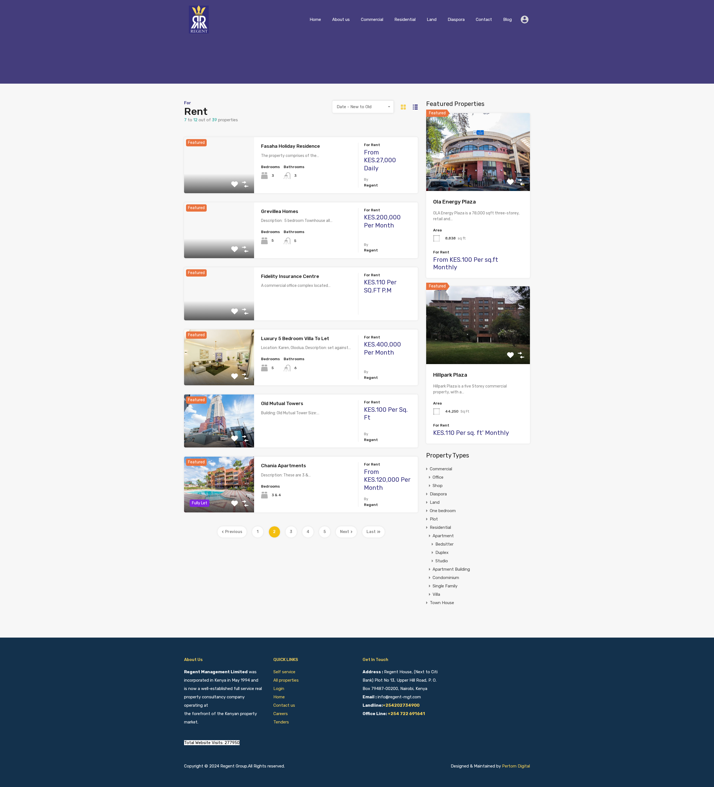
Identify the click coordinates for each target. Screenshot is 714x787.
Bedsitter (444, 544)
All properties (286, 680)
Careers (280, 713)
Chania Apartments (283, 465)
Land (431, 19)
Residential (405, 19)
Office (438, 477)
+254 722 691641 (406, 713)
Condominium (446, 577)
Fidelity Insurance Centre (290, 276)
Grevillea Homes (279, 211)
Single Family (445, 586)
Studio (441, 560)
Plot (434, 519)
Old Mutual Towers (282, 403)
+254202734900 (401, 705)
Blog (507, 19)
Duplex (441, 552)
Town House (442, 602)
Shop (438, 485)
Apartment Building (451, 569)
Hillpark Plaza (450, 375)
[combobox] (363, 106)
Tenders (281, 722)
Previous (233, 531)
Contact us (284, 705)
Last (371, 531)
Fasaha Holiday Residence (290, 146)
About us (341, 19)
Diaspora (456, 19)
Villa (436, 594)
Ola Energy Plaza (454, 201)
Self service (284, 671)
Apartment (443, 535)
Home (315, 19)
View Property (219, 182)
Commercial (372, 19)
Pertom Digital (516, 766)
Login (278, 688)
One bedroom (443, 510)
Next (344, 531)
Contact (484, 19)
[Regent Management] (199, 30)
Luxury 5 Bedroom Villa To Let (295, 338)
